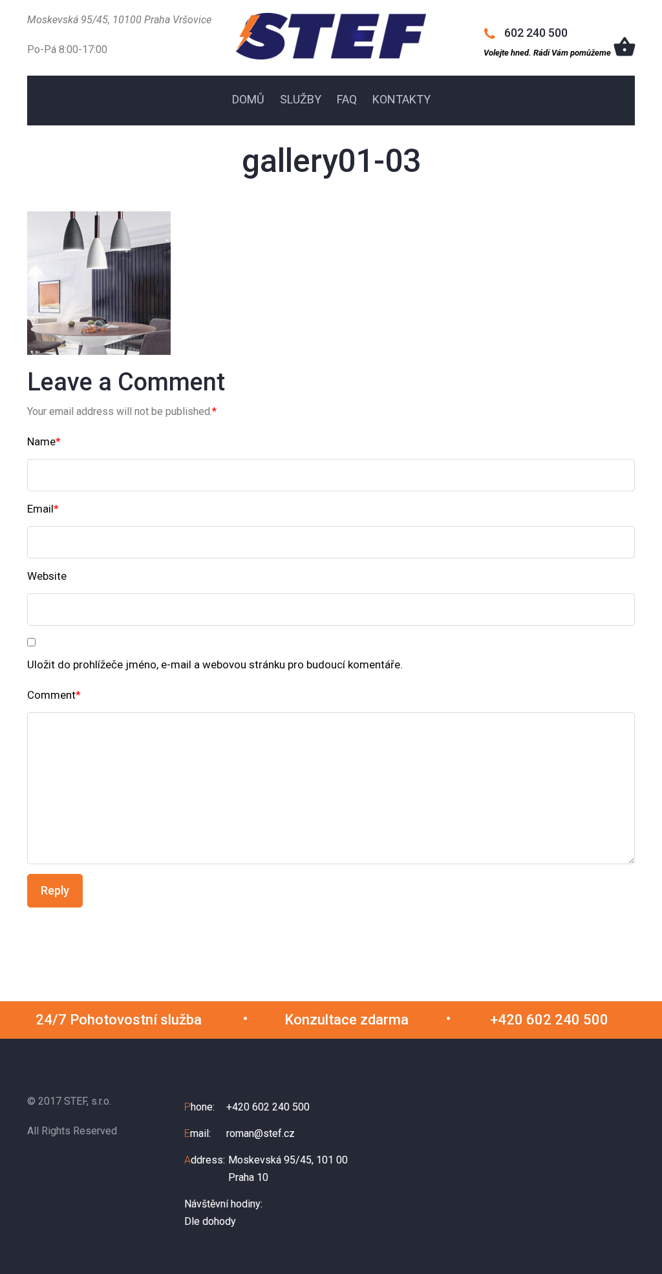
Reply (55, 890)
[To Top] (632, 1235)
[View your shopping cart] (624, 46)
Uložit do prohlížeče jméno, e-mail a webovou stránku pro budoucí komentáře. (215, 664)
